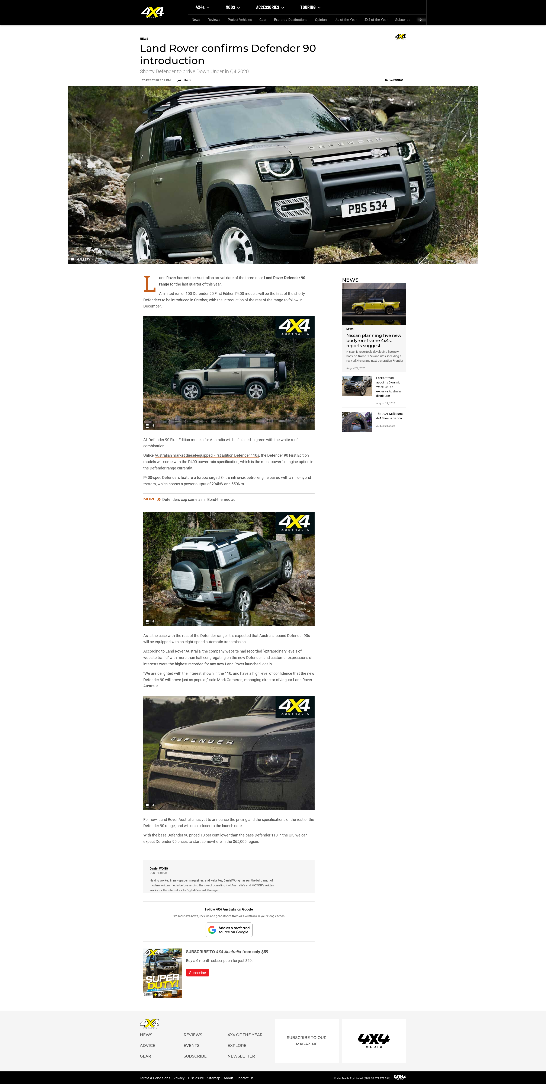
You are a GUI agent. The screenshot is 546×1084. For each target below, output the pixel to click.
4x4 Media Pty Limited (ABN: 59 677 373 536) (363, 1078)
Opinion (321, 20)
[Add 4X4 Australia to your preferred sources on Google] (229, 929)
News (196, 20)
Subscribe (402, 20)
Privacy (179, 1078)
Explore (237, 1045)
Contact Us (245, 1078)
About (229, 1078)
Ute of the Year (345, 20)
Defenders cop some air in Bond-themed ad (198, 499)
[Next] (420, 20)
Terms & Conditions (155, 1078)
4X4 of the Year (376, 20)
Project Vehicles (240, 20)
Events (191, 1045)
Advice (147, 1045)
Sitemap (214, 1078)
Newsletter (241, 1056)
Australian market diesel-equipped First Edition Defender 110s (207, 455)
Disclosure (196, 1078)
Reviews (214, 20)
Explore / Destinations (290, 20)
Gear (262, 20)
